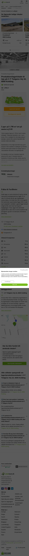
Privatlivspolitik (24, 270)
